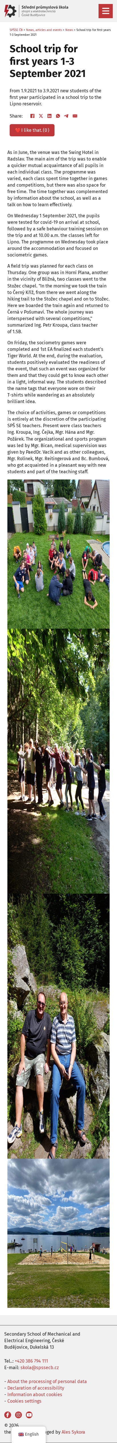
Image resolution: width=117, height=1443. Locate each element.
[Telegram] (66, 116)
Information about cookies (34, 1394)
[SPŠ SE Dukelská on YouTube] (29, 1414)
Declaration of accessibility (35, 1388)
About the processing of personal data (47, 1381)
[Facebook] (32, 116)
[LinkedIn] (49, 116)
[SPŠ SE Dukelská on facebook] (7, 1414)
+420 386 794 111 (31, 1361)
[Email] (75, 116)
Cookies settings (24, 1401)
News (69, 30)
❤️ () (32, 130)
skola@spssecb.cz (39, 1367)
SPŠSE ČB (16, 30)
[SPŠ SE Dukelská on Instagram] (18, 1414)
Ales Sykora (73, 1432)
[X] (41, 116)
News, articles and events (44, 30)
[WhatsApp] (58, 116)
